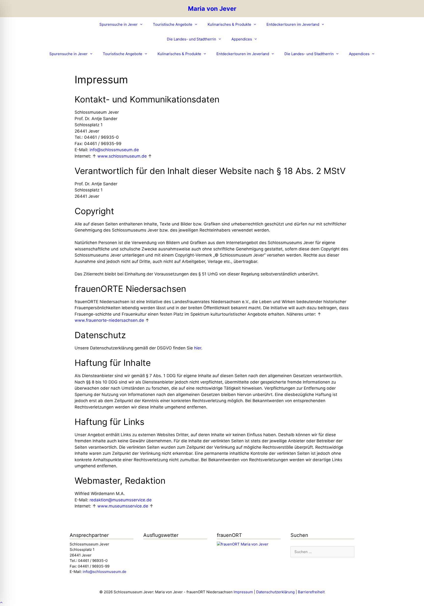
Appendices (241, 39)
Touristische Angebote (172, 24)
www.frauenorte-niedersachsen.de (109, 320)
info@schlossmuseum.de (114, 149)
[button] (1, 602)
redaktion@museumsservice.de (121, 499)
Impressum (243, 592)
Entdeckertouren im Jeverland (292, 24)
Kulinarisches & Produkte (229, 24)
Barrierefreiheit (311, 592)
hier (197, 348)
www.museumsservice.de (122, 506)
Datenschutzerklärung (275, 592)
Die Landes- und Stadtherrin (191, 39)
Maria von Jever (212, 8)
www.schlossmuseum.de (122, 156)
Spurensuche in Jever (118, 24)
